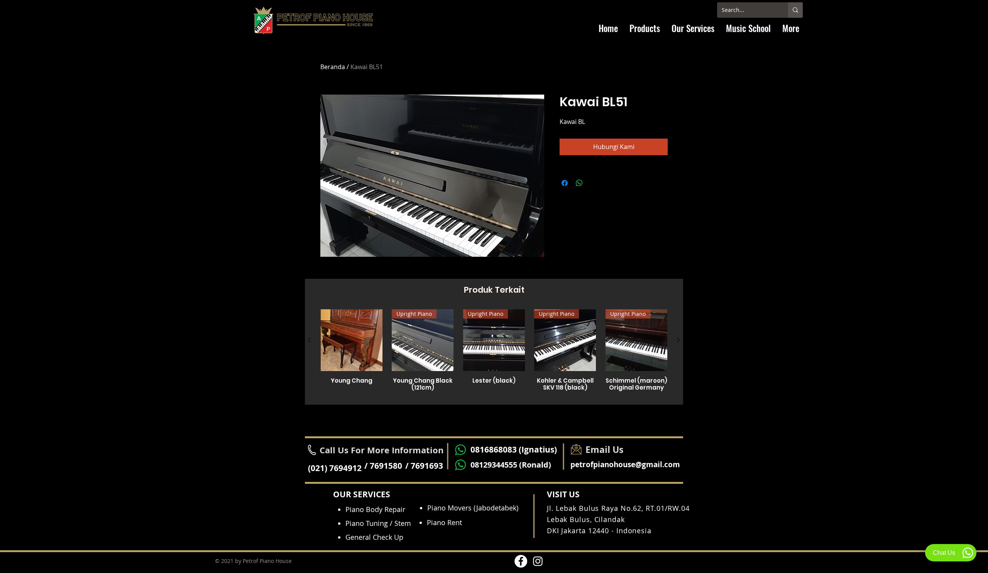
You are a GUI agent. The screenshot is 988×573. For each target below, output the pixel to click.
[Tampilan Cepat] (351, 340)
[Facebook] (520, 561)
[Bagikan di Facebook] (564, 183)
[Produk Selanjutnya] (678, 339)
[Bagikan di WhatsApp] (579, 183)
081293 (483, 464)
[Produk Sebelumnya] (309, 339)
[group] (494, 353)
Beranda (332, 67)
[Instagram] (537, 561)
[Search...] (795, 10)
